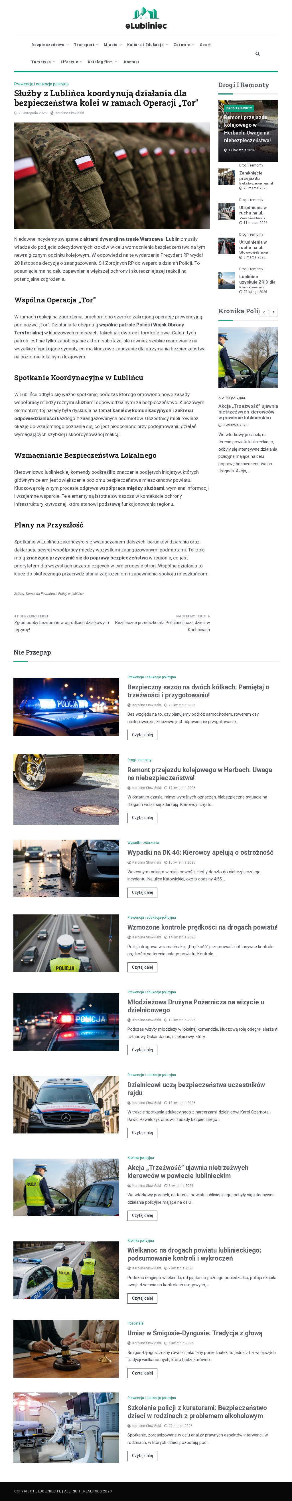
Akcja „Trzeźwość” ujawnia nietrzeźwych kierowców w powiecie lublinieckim (248, 411)
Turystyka (41, 62)
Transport (84, 45)
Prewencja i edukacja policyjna (41, 84)
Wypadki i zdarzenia (143, 843)
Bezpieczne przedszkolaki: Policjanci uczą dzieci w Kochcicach (162, 626)
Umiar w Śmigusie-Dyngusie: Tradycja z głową (194, 1333)
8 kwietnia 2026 (235, 425)
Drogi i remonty (239, 108)
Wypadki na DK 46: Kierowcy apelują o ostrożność (200, 852)
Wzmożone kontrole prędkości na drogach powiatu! (202, 927)
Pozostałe (135, 1323)
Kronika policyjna (231, 398)
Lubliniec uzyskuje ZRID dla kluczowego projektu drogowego (257, 287)
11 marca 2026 (255, 223)
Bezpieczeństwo (47, 45)
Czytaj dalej (142, 735)
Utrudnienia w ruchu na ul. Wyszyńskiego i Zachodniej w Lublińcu (255, 253)
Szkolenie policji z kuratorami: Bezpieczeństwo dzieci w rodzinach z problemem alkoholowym (197, 1412)
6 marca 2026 (254, 257)
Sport (205, 45)
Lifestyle (69, 62)
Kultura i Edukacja (145, 45)
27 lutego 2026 (255, 292)
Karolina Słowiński (69, 113)
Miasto (110, 45)
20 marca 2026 (255, 188)
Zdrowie (182, 45)
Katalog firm (100, 62)
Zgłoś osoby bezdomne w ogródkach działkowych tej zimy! (61, 626)
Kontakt (131, 62)
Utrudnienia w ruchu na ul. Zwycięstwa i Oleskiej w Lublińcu (253, 218)
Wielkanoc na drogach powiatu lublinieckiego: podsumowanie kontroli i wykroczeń (194, 1254)
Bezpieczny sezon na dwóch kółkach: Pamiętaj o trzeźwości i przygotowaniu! (198, 691)
